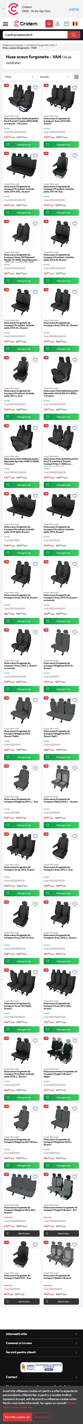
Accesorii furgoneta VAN (40, 45)
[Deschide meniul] (5, 24)
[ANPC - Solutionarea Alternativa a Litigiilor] (41, 1367)
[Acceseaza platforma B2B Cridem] (49, 24)
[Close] (3, 9)
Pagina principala (13, 45)
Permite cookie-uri (17, 1417)
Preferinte (42, 1417)
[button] (58, 24)
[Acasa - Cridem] (27, 24)
